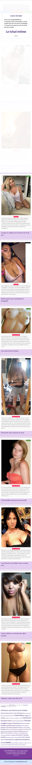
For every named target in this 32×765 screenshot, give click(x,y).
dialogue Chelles (18, 718)
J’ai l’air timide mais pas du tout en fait (13, 500)
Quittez (16, 35)
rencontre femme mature (12, 737)
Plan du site (16, 755)
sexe (8, 742)
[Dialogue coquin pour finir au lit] (16, 663)
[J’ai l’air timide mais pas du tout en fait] (16, 462)
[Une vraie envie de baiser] (16, 321)
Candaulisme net (21, 761)
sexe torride (14, 743)
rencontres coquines (12, 739)
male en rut (9, 729)
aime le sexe (4, 713)
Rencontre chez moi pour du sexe (12, 433)
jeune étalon (24, 727)
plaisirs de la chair (6, 733)
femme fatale (25, 723)
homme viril (17, 727)
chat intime (19, 715)
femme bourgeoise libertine (17, 721)
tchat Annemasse (15, 744)
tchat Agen (24, 742)
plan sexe (13, 733)
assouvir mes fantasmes (16, 713)
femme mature (16, 725)
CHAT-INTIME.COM (9, 750)
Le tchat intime (16, 31)
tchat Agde (20, 742)
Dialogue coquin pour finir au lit (11, 698)
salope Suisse (12, 705)
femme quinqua (25, 725)
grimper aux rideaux (7, 727)
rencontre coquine (10, 735)
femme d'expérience (14, 723)
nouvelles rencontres (22, 729)
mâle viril (14, 729)
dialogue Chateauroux (10, 718)
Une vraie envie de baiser (9, 351)
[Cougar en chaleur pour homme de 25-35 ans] (16, 196)
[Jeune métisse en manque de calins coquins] (16, 595)
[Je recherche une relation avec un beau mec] (16, 527)
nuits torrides (18, 731)
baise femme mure (9, 715)
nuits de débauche (9, 731)
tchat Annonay (23, 744)
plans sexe (18, 733)
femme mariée (6, 725)
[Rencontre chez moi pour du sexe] (16, 387)
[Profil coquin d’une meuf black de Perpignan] (16, 263)
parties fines (25, 731)
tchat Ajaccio (9, 744)
